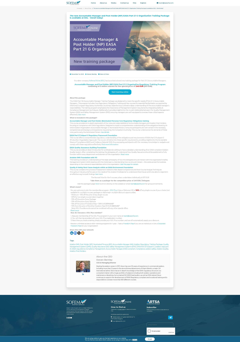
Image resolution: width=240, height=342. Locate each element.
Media (113, 3)
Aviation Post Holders (78, 251)
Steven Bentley (92, 74)
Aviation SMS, (75, 244)
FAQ (134, 3)
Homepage (79, 8)
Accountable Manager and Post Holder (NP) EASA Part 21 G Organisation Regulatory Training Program (120, 84)
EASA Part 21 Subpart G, (146, 247)
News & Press (88, 8)
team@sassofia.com (166, 3)
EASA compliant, (129, 249)
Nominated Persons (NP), (103, 244)
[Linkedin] (71, 233)
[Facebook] (75, 233)
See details (105, 132)
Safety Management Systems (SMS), (123, 247)
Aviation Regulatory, (142, 244)
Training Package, (156, 244)
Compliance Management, (96, 249)
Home (93, 3)
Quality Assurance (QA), (101, 247)
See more (82, 115)
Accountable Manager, (114, 249)
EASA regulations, (79, 249)
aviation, (158, 247)
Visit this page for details (129, 164)
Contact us (124, 3)
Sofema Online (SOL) (97, 81)
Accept (150, 339)
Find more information (110, 144)
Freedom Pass (128, 224)
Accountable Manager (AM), (123, 244)
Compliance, (141, 249)
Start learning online (120, 92)
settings (134, 340)
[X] (79, 233)
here (98, 184)
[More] (82, 233)
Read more (125, 154)
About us (103, 3)
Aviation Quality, (163, 249)
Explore (143, 3)
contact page (121, 309)
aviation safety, (151, 249)
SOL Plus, (113, 190)
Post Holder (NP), (86, 244)
